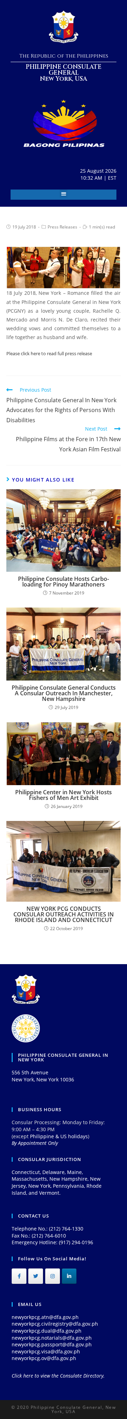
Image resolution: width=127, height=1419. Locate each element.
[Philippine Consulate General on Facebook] (19, 1276)
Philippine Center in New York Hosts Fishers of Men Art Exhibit (63, 795)
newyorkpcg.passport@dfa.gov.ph (52, 1344)
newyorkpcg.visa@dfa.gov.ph (46, 1351)
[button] (64, 194)
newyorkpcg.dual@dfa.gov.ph (46, 1330)
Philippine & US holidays (59, 1136)
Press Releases (62, 227)
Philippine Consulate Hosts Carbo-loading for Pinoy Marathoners (63, 581)
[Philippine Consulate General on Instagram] (52, 1276)
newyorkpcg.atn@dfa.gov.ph (45, 1317)
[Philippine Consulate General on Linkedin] (69, 1276)
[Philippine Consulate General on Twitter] (35, 1276)
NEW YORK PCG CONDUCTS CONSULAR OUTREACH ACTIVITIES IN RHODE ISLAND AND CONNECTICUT (63, 914)
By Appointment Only (35, 1143)
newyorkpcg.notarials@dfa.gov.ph (52, 1337)
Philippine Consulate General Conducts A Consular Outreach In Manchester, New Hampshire (64, 693)
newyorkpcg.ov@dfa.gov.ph (44, 1358)
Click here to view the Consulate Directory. (58, 1375)
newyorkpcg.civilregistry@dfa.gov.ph (55, 1323)
